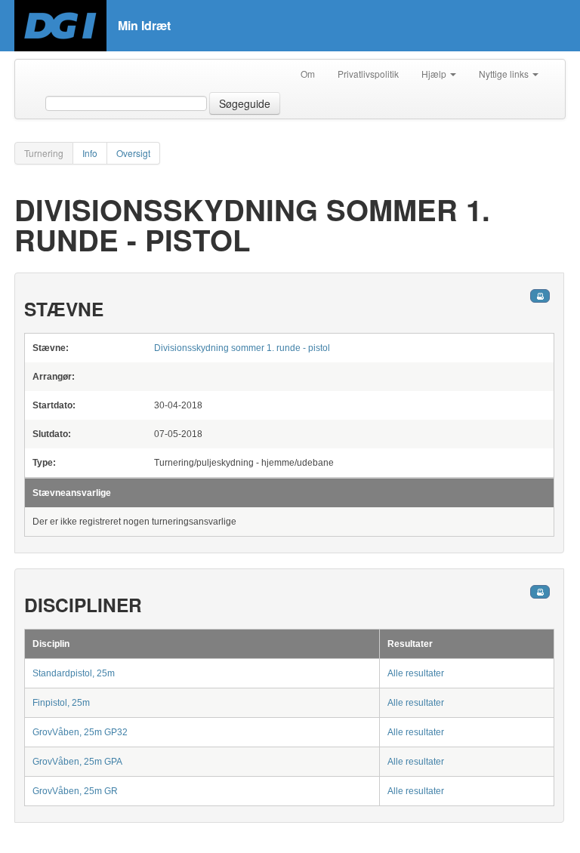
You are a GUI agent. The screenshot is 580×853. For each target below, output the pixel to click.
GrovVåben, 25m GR (75, 791)
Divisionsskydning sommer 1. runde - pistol (242, 348)
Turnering (43, 152)
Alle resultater (415, 673)
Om (308, 73)
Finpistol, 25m (61, 702)
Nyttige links (505, 73)
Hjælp (435, 73)
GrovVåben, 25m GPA (77, 761)
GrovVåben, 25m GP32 (80, 732)
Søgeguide (244, 103)
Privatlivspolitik (368, 73)
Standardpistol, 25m (73, 673)
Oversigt (133, 152)
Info (89, 152)
